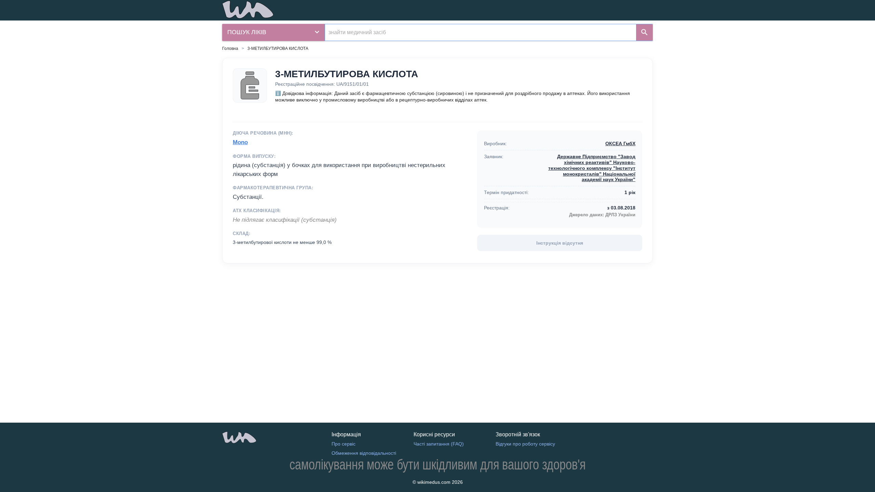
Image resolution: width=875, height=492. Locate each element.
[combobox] (480, 32)
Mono (240, 142)
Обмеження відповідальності (364, 453)
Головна (230, 48)
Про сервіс (343, 444)
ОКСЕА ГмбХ (620, 143)
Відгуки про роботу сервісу (525, 444)
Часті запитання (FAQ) (439, 444)
